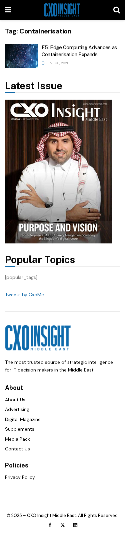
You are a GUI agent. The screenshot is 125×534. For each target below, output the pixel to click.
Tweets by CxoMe (24, 295)
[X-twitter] (62, 525)
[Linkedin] (75, 525)
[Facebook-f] (50, 525)
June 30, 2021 (56, 63)
